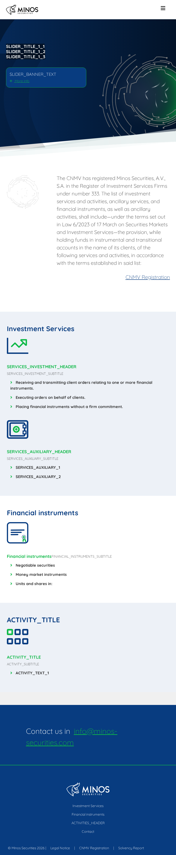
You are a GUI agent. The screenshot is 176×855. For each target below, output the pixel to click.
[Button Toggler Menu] (163, 8)
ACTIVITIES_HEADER (88, 823)
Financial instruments (88, 814)
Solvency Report (131, 848)
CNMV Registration (148, 277)
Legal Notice (60, 848)
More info (21, 81)
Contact (88, 831)
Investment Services (88, 806)
